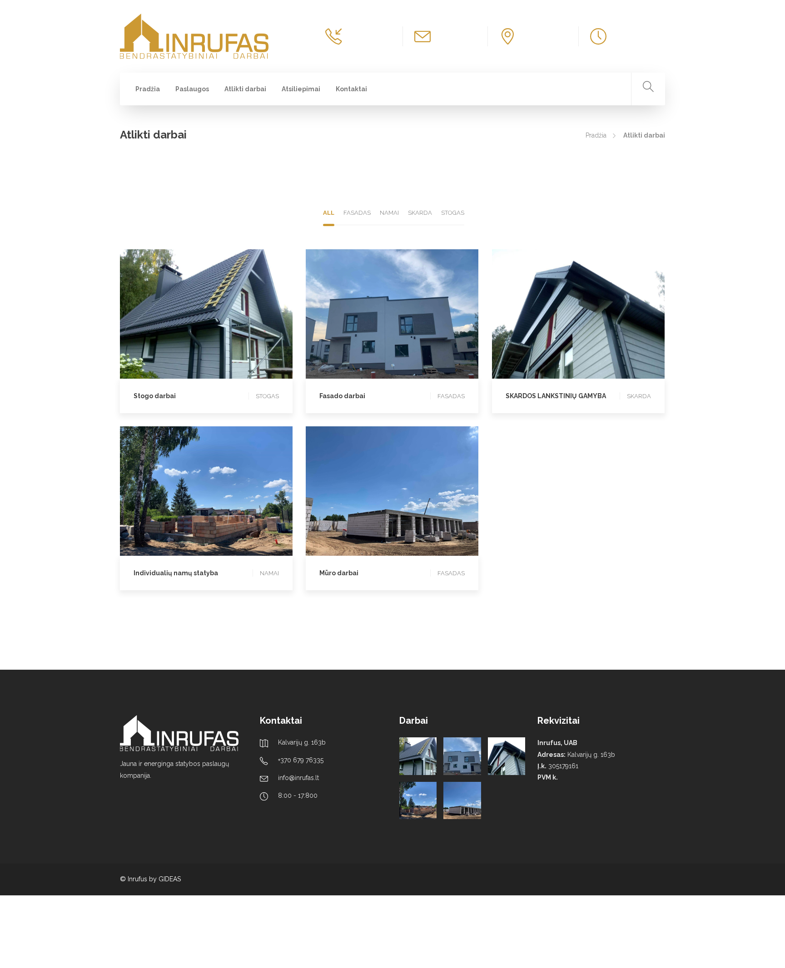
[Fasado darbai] (462, 756)
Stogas (203, 309)
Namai (204, 487)
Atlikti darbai (245, 89)
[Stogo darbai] (418, 756)
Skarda (576, 319)
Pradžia (147, 89)
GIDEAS (170, 879)
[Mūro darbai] (462, 800)
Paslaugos (192, 89)
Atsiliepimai (301, 89)
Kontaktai (351, 89)
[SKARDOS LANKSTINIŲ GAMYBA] (506, 756)
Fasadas (389, 309)
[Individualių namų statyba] (418, 800)
